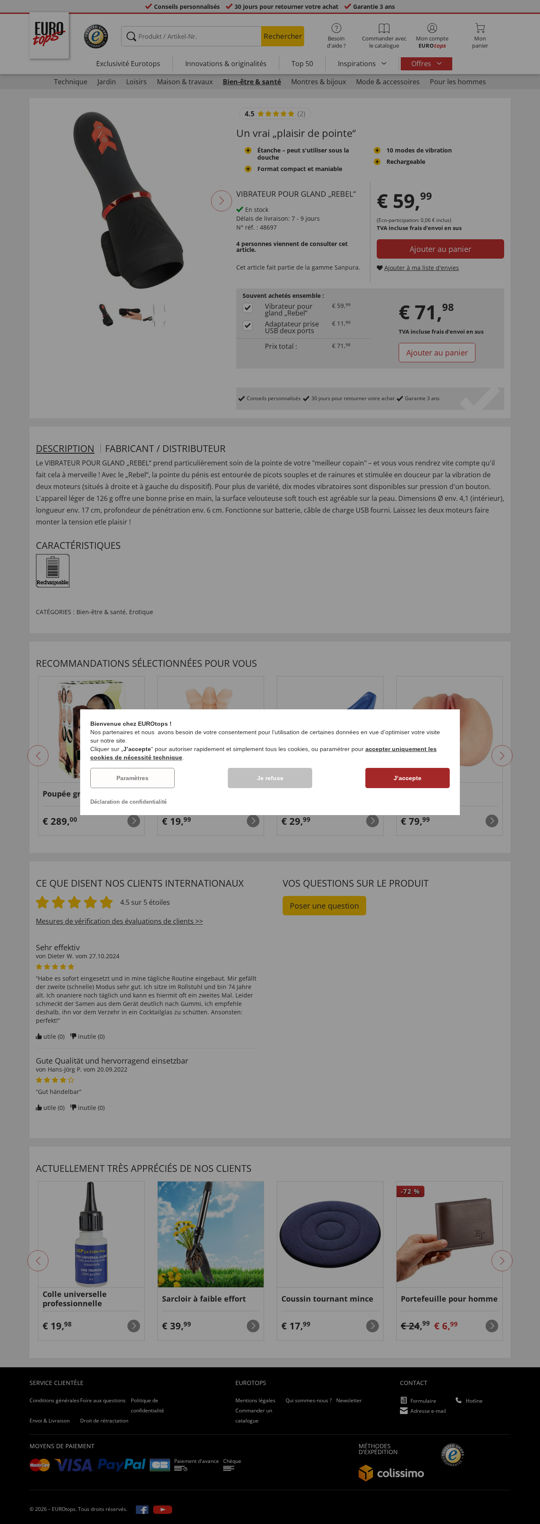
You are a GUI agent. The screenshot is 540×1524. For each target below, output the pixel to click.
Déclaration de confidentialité (128, 802)
